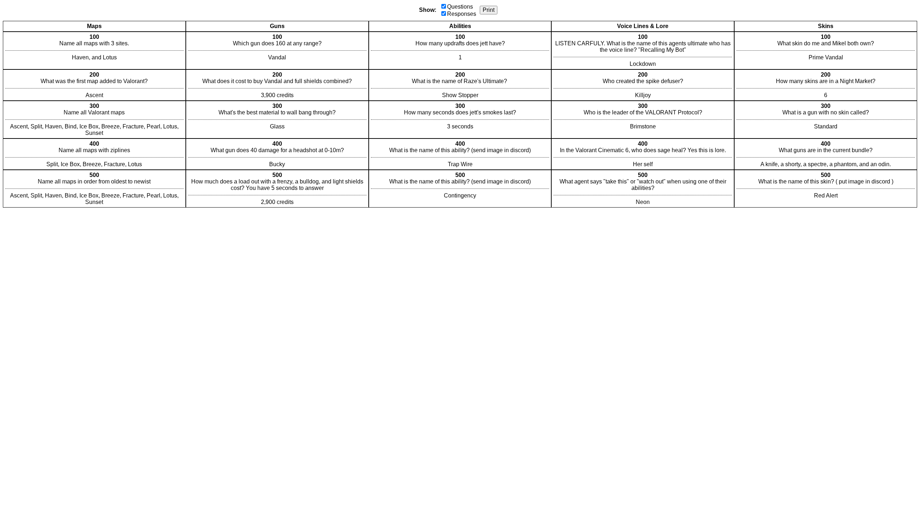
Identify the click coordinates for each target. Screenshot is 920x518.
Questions (460, 7)
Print (488, 10)
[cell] (94, 50)
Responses (461, 14)
